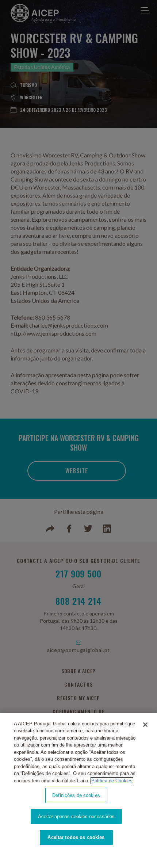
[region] (78, 782)
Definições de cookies (76, 795)
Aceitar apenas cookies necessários (76, 816)
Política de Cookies (112, 780)
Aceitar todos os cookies (75, 837)
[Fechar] (145, 725)
